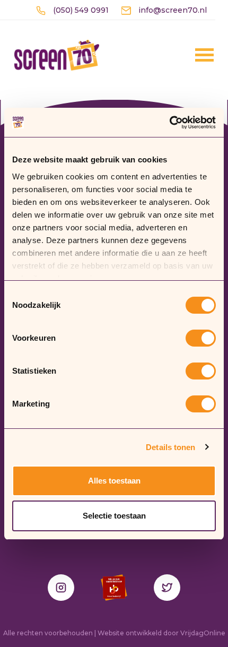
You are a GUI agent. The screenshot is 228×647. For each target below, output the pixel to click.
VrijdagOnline (202, 633)
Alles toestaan (114, 480)
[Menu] (190, 54)
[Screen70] (56, 54)
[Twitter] (167, 587)
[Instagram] (61, 587)
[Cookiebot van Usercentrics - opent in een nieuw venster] (169, 123)
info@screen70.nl (171, 10)
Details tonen (170, 447)
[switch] (201, 338)
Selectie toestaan (114, 515)
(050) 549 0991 (80, 10)
